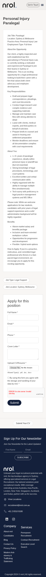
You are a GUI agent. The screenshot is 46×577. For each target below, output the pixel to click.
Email (10, 324)
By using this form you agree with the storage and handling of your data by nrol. (22, 381)
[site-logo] (9, 5)
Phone (10, 335)
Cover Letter (13, 347)
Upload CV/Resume (16, 363)
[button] (42, 5)
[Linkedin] (7, 519)
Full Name (12, 312)
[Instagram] (13, 519)
